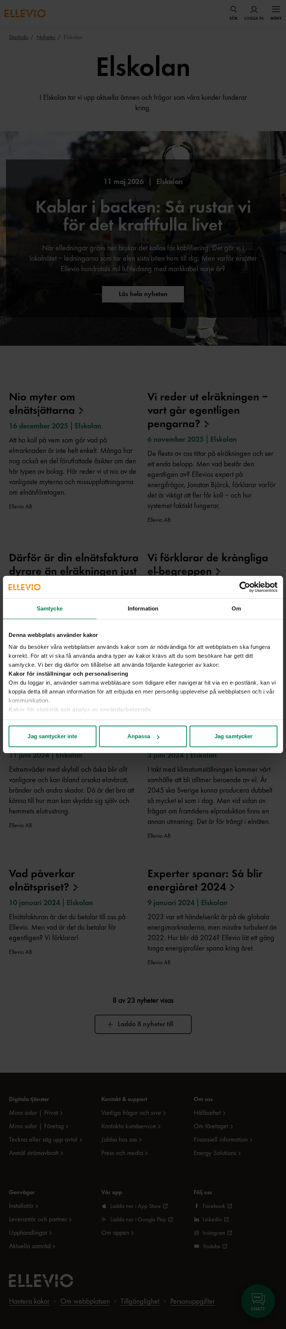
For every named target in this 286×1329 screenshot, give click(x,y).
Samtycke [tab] (50, 608)
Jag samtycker (233, 736)
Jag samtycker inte (52, 736)
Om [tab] (236, 608)
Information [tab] (143, 608)
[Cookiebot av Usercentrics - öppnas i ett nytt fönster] (244, 587)
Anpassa (138, 736)
